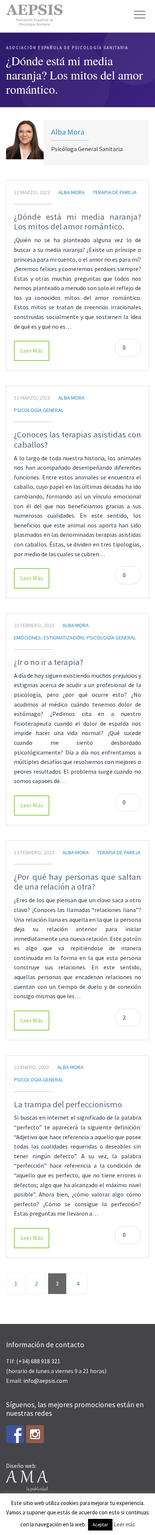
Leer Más (31, 350)
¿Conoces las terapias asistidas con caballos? (77, 439)
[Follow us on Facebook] (15, 1434)
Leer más (124, 1524)
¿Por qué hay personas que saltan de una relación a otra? (77, 882)
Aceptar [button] (100, 1525)
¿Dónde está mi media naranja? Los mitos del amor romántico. (77, 221)
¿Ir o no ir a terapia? (48, 662)
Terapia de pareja (115, 192)
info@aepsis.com (45, 1380)
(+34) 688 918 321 (38, 1361)
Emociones (27, 637)
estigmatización (64, 637)
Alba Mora (67, 132)
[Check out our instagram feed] (35, 1434)
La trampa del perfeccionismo (68, 1104)
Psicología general (39, 410)
